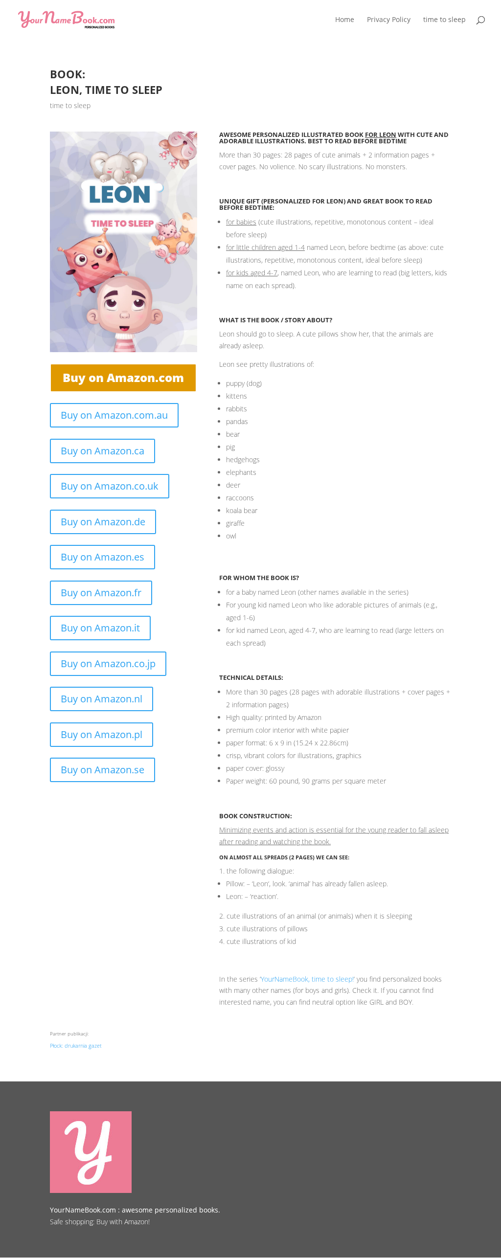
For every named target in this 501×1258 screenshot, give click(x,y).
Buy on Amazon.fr (101, 592)
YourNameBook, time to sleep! (307, 979)
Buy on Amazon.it (100, 627)
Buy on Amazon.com (123, 377)
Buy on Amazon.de (103, 521)
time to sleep (70, 105)
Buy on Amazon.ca (102, 450)
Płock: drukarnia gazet (76, 1045)
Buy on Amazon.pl (101, 734)
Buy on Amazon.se (102, 769)
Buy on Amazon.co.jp (108, 663)
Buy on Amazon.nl (101, 698)
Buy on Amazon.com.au (114, 415)
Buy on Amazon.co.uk (110, 486)
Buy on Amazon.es (102, 556)
